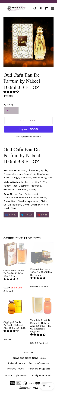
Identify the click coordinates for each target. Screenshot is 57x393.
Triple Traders (21, 375)
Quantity (8, 104)
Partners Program (39, 368)
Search (28, 352)
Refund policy (16, 363)
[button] (11, 91)
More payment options (28, 136)
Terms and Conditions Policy (28, 357)
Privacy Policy (15, 368)
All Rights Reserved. (42, 375)
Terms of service (39, 363)
